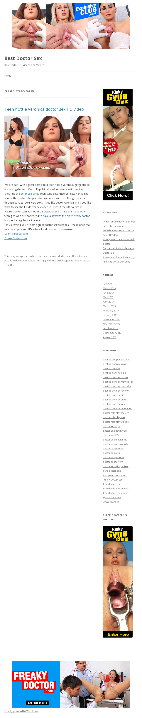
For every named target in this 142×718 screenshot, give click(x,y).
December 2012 (111, 319)
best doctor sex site (114, 395)
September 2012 (112, 332)
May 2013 (108, 297)
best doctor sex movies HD (118, 381)
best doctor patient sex (116, 359)
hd (63, 260)
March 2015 (109, 288)
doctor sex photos (113, 448)
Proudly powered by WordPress (21, 711)
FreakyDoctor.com (15, 238)
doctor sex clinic (28, 193)
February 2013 (111, 310)
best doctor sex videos (116, 404)
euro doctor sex (112, 470)
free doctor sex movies (116, 488)
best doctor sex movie (44, 256)
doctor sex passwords (115, 444)
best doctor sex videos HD (117, 408)
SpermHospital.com (16, 233)
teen (76, 260)
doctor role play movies (116, 413)
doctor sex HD (66, 256)
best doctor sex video (115, 399)
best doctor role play (114, 364)
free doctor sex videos (22, 260)
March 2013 (109, 306)
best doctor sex (111, 368)
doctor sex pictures (113, 457)
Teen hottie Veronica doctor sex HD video (44, 109)
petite (69, 260)
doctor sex (55, 260)
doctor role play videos (116, 421)
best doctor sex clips (114, 372)
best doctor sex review (116, 390)
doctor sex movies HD (115, 439)
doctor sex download (115, 430)
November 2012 (112, 324)
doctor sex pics (111, 453)
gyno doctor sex (112, 497)
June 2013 (108, 292)
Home (7, 75)
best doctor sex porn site (117, 386)
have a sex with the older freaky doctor (66, 216)
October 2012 (110, 328)
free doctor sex (111, 484)
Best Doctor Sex (23, 58)
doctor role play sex (114, 417)
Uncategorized (111, 502)
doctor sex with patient (116, 466)
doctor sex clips (111, 426)
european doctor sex (115, 475)
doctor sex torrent (113, 461)
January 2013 (110, 315)
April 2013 (108, 301)
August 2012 (109, 337)
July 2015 (108, 283)
